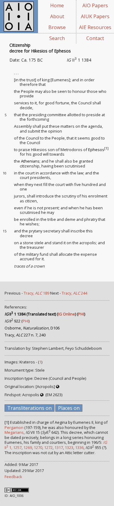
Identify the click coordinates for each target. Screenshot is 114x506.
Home (57, 5)
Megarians (14, 432)
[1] (106, 148)
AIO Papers (95, 5)
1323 (69, 447)
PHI (81, 314)
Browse (57, 27)
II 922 (12, 321)
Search (57, 38)
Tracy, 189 (36, 293)
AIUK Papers (95, 16)
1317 (58, 447)
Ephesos (96, 149)
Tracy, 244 (74, 293)
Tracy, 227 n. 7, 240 (25, 335)
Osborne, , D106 (32, 328)
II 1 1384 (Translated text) (30, 314)
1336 (79, 447)
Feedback (13, 476)
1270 (38, 447)
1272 (48, 447)
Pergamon (14, 427)
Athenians (30, 161)
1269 (27, 447)
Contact (95, 38)
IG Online (66, 314)
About (57, 16)
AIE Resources (95, 27)
